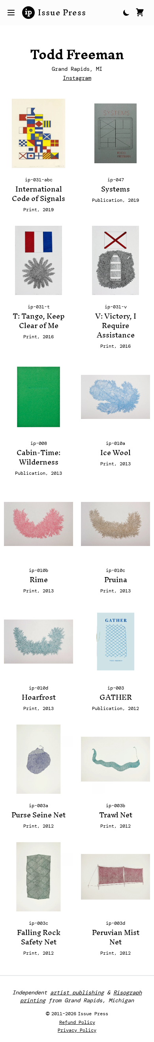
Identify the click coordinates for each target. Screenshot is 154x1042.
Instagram (77, 77)
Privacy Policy (77, 1030)
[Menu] (11, 12)
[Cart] (140, 12)
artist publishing (77, 992)
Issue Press (62, 12)
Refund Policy (77, 1022)
